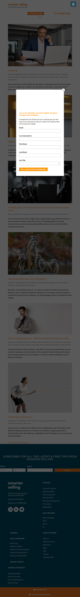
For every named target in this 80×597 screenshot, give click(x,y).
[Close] (63, 90)
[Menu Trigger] (73, 4)
